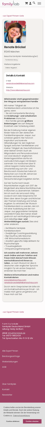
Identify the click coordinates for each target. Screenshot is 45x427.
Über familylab (9, 384)
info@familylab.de (16, 333)
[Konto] (30, 3)
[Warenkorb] (26, 3)
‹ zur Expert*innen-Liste (13, 15)
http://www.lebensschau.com (18, 90)
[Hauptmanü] (39, 3)
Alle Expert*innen (10, 350)
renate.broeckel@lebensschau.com (21, 282)
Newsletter (7, 394)
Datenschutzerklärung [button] (21, 416)
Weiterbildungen (10, 361)
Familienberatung (11, 60)
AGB (4, 367)
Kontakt (6, 389)
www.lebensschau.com (15, 280)
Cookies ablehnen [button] (12, 421)
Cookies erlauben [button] (32, 421)
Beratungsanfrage (11, 356)
